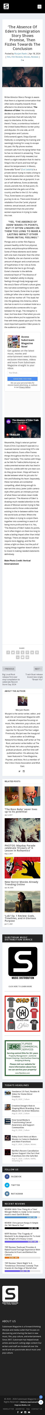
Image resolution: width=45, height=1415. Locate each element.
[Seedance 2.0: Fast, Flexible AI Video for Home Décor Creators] (8, 1093)
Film (8, 57)
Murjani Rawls (20, 53)
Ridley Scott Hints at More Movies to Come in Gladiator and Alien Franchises (25, 1139)
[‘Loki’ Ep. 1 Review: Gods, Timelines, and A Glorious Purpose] (22, 901)
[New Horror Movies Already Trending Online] (22, 868)
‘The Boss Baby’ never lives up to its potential (21, 810)
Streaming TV (17, 1161)
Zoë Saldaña (27, 169)
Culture (27, 1099)
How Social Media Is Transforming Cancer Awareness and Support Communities (23, 1124)
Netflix (33, 1158)
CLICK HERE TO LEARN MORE (20, 986)
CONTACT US (36, 1409)
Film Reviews (17, 57)
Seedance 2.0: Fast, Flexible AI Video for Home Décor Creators (25, 1094)
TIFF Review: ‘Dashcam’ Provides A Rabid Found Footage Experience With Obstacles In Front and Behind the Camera (22, 1251)
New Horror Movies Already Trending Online (21, 883)
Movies (27, 57)
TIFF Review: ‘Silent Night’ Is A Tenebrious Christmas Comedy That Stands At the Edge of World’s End (21, 1266)
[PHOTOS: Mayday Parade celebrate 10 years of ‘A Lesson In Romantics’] (22, 830)
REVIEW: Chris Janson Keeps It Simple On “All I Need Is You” (21, 1224)
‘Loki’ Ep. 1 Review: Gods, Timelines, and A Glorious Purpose (20, 918)
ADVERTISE (20, 1409)
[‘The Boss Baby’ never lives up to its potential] (22, 796)
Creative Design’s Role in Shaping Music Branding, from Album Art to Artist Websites (25, 1108)
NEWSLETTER (8, 1409)
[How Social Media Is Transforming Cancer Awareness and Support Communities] (8, 1121)
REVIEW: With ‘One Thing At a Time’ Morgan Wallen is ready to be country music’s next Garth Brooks (22, 1212)
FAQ (28, 1409)
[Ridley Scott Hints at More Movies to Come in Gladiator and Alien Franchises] (8, 1138)
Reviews (34, 57)
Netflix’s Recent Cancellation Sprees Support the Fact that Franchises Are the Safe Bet (25, 1153)
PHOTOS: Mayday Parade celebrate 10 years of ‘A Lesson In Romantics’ (20, 848)
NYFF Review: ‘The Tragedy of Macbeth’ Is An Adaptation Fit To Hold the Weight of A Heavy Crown (22, 1236)
